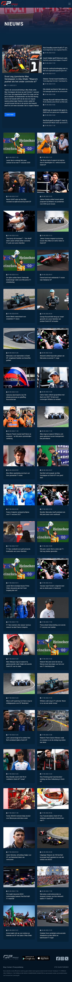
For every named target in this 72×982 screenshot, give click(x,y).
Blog (4, 967)
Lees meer (10, 114)
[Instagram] (62, 959)
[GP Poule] (10, 4)
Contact (9, 967)
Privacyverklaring (18, 967)
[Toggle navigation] (69, 4)
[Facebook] (58, 959)
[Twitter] (66, 959)
